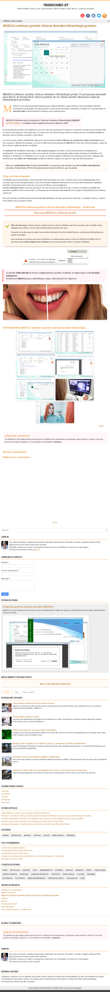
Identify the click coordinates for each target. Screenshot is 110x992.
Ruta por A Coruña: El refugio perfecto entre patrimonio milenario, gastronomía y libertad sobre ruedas (46, 816)
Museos (27, 835)
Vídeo (5, 870)
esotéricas (7, 878)
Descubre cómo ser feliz (12, 859)
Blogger (78, 988)
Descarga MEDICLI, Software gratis (55, 213)
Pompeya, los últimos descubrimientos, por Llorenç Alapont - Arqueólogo (33, 856)
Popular (7, 692)
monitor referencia (36, 878)
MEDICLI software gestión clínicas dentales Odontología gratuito (49, 25)
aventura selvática (39, 874)
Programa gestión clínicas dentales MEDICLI (28, 607)
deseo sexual (58, 835)
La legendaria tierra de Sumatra (15, 853)
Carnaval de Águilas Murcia (13, 848)
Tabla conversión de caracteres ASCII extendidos (34, 730)
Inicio (55, 522)
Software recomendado (11, 890)
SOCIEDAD (59, 870)
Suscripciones (7, 907)
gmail (37, 550)
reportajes (16, 835)
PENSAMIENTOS (46, 870)
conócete (55, 874)
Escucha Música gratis (55, 684)
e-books (80, 874)
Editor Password (8, 893)
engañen (91, 874)
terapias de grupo (56, 878)
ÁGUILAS (37, 835)
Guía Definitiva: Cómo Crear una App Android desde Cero (25, 813)
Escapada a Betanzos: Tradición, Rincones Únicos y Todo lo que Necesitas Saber (35, 824)
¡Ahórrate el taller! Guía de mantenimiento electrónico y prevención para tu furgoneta (50, 770)
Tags (16, 692)
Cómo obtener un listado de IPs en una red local (33, 703)
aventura (24, 874)
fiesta (89, 870)
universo (71, 835)
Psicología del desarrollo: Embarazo (16, 850)
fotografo (20, 878)
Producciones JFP (9, 904)
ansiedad (79, 870)
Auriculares (99, 870)
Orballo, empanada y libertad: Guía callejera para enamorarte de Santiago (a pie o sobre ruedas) (42, 819)
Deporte (26, 870)
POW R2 (46, 835)
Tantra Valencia (10, 874)
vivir (82, 878)
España (6, 835)
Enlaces (4, 898)
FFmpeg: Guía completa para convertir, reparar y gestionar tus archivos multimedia (49, 743)
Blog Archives (28, 692)
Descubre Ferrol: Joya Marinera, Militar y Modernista (36, 757)
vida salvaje (72, 878)
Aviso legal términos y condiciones (16, 909)
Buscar (4, 901)
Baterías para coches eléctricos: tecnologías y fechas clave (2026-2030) (32, 821)
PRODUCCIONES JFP (56, 4)
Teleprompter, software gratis (26, 717)
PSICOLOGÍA (15, 870)
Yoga (35, 870)
